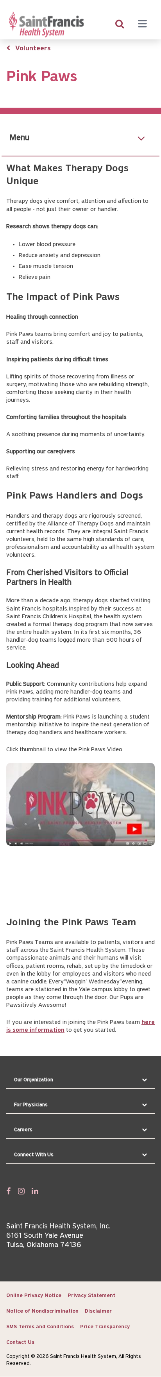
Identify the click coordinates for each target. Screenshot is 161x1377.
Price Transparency (105, 1327)
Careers (23, 1130)
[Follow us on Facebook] (8, 1191)
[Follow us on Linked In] (35, 1191)
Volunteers (33, 48)
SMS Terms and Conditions (40, 1327)
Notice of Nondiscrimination (42, 1311)
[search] (119, 24)
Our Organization (33, 1080)
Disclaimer (98, 1311)
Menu (19, 137)
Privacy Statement (91, 1296)
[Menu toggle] (142, 24)
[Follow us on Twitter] (21, 1191)
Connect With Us (34, 1155)
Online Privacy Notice (33, 1296)
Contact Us (20, 1342)
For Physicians (31, 1105)
